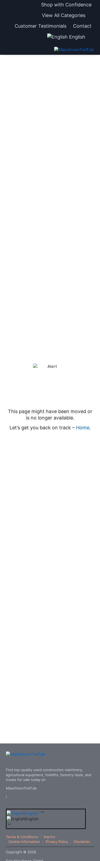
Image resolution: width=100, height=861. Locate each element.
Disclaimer (82, 841)
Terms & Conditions (22, 837)
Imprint (49, 837)
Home (82, 427)
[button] (66, 15)
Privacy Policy (57, 841)
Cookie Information (24, 841)
